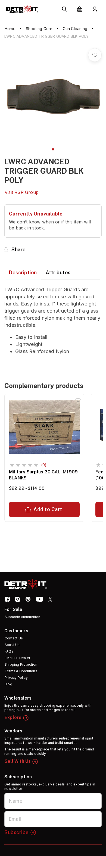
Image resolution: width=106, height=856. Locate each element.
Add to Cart (47, 509)
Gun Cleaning (75, 28)
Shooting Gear (39, 28)
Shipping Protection (21, 664)
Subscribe (16, 832)
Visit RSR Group (22, 192)
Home (10, 28)
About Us (12, 645)
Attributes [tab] (58, 272)
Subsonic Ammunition (22, 617)
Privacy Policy (16, 678)
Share (18, 249)
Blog (8, 684)
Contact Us (14, 638)
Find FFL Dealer (17, 658)
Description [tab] (23, 272)
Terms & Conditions (21, 671)
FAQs (9, 651)
